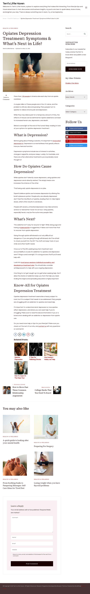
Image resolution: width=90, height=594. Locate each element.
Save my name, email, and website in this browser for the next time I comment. (32, 555)
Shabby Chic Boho (72, 83)
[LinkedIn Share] (24, 334)
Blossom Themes (62, 586)
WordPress (78, 586)
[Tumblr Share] (32, 334)
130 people (26, 96)
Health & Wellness (10, 28)
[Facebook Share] (15, 334)
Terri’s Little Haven (13, 3)
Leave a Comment (6, 98)
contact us (42, 326)
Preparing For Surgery (44, 446)
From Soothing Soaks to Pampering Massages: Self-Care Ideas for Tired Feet (14, 485)
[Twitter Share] (19, 334)
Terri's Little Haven (8, 48)
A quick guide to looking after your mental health (16, 441)
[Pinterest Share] (28, 334)
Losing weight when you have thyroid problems (47, 484)
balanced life (25, 227)
